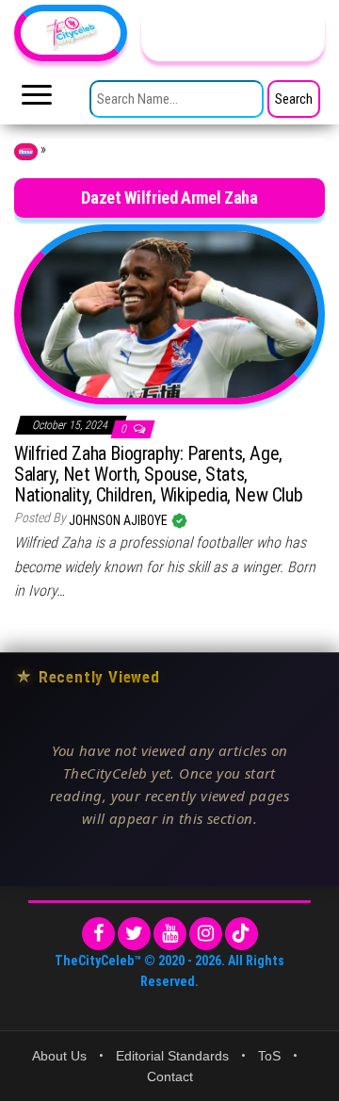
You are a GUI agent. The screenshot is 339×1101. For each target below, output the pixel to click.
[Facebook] (98, 933)
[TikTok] (241, 933)
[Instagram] (205, 933)
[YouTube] (169, 933)
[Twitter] (134, 933)
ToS (269, 1055)
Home (26, 152)
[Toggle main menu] (37, 100)
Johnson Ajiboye (119, 520)
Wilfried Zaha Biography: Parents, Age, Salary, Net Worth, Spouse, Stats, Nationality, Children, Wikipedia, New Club (158, 474)
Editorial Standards (172, 1055)
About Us (59, 1055)
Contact (170, 1076)
